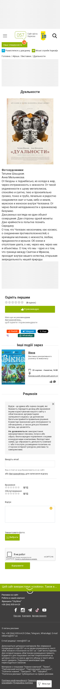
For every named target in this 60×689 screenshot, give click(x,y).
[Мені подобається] (51, 381)
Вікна (31, 352)
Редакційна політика (23, 683)
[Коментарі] (54, 381)
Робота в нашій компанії (13, 598)
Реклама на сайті (10, 595)
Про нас (17, 616)
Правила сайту (35, 680)
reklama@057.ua (10, 636)
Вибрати (13, 537)
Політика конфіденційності (14, 680)
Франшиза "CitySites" (12, 601)
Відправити (17, 565)
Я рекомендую (31, 309)
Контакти (26, 616)
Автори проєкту (39, 616)
